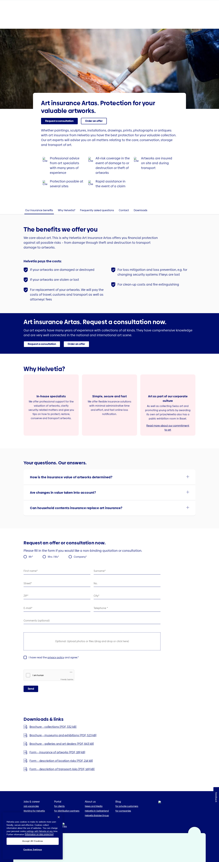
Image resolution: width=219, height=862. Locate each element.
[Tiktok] (64, 829)
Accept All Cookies (32, 841)
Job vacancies (31, 806)
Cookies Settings (32, 849)
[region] (33, 835)
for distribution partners (66, 810)
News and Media (93, 806)
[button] (109, 477)
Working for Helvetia (34, 810)
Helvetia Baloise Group (97, 815)
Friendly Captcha (67, 679)
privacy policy (55, 657)
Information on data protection (39, 834)
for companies (123, 810)
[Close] (58, 817)
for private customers (126, 806)
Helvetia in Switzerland (97, 810)
